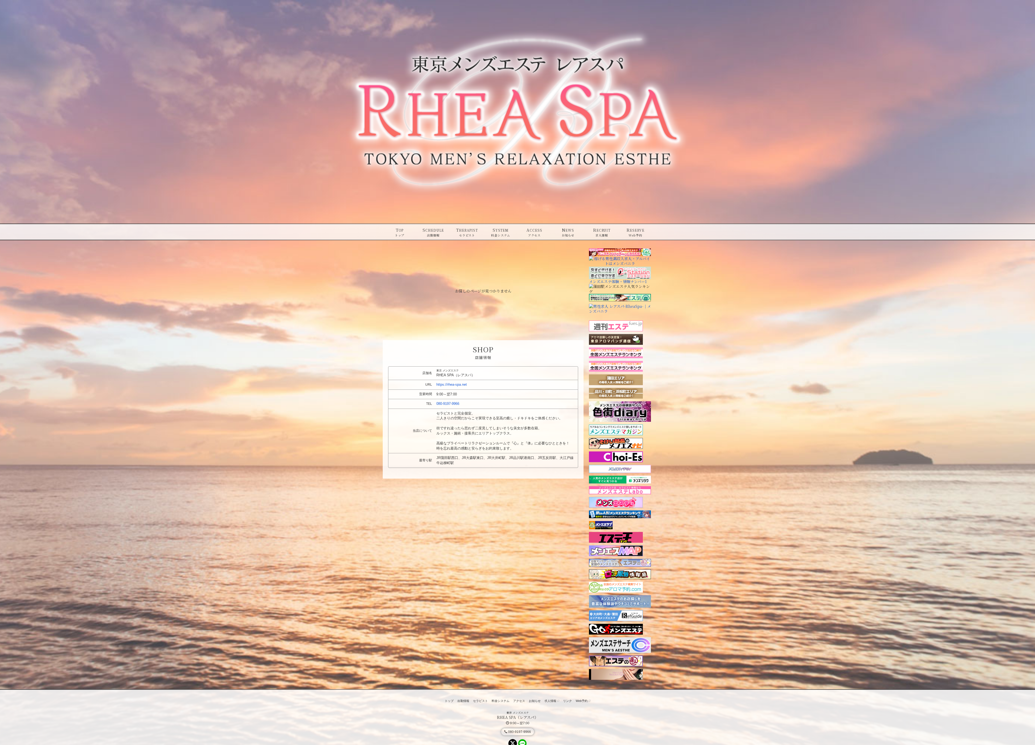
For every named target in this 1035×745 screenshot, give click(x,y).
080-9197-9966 (447, 404)
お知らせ (535, 700)
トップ (449, 700)
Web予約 (582, 700)
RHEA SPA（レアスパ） (517, 717)
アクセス (519, 700)
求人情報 (550, 700)
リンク (567, 700)
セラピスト (480, 700)
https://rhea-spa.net (451, 384)
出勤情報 (463, 700)
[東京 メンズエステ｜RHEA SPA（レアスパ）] (517, 112)
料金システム (500, 700)
